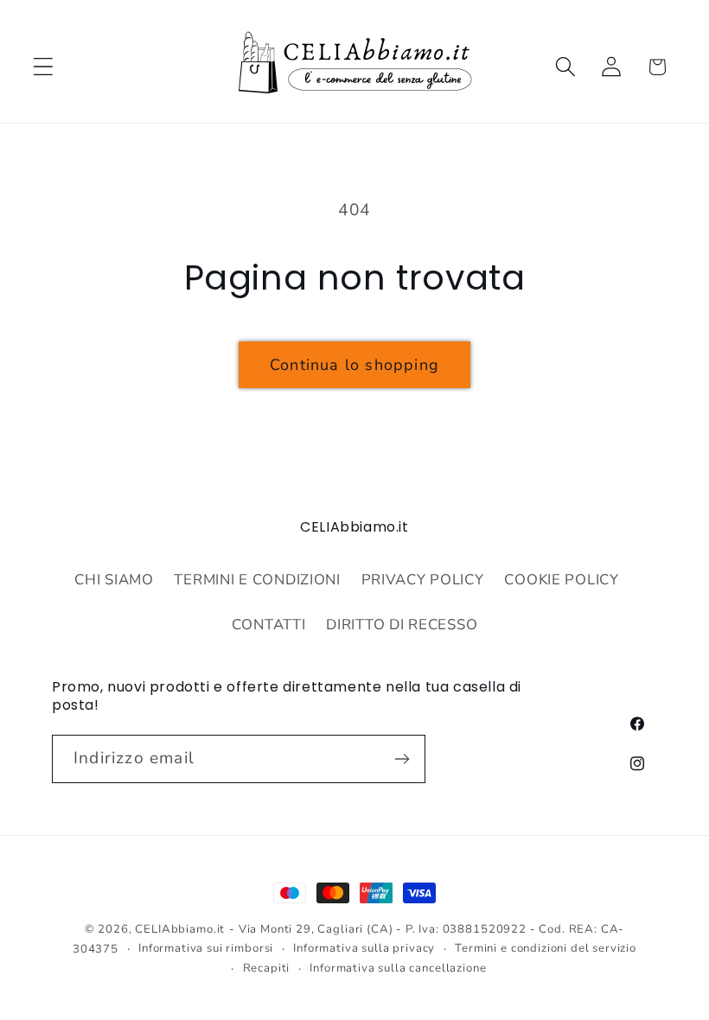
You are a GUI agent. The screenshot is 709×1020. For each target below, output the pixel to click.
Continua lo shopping (354, 364)
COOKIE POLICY (561, 580)
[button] (44, 67)
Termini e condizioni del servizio (545, 948)
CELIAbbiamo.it (180, 929)
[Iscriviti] (402, 759)
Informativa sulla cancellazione (398, 968)
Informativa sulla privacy (364, 948)
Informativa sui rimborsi (205, 948)
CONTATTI (269, 624)
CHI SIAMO (113, 580)
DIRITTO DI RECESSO (401, 624)
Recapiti (267, 968)
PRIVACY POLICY (422, 580)
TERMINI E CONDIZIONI (257, 580)
